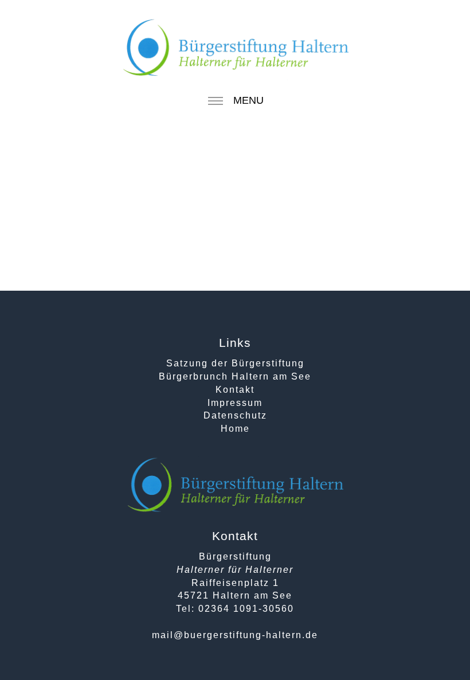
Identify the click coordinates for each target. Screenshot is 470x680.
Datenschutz (235, 415)
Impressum (235, 403)
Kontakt (235, 389)
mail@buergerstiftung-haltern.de (235, 635)
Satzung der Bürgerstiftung (235, 363)
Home (235, 428)
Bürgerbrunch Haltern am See (235, 376)
